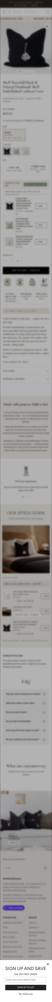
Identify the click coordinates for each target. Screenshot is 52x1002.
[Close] (48, 964)
